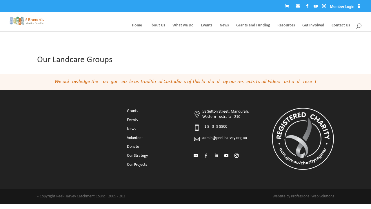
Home (137, 26)
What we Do (183, 26)
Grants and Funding (253, 26)
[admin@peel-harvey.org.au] (298, 7)
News (224, 26)
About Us (157, 26)
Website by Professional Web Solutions (303, 196)
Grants (132, 111)
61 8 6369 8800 (214, 127)
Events (206, 26)
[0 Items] (288, 7)
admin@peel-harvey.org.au (224, 138)
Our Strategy (137, 156)
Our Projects (137, 165)
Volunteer (135, 138)
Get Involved (313, 26)
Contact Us (341, 26)
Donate (133, 147)
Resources (286, 26)
